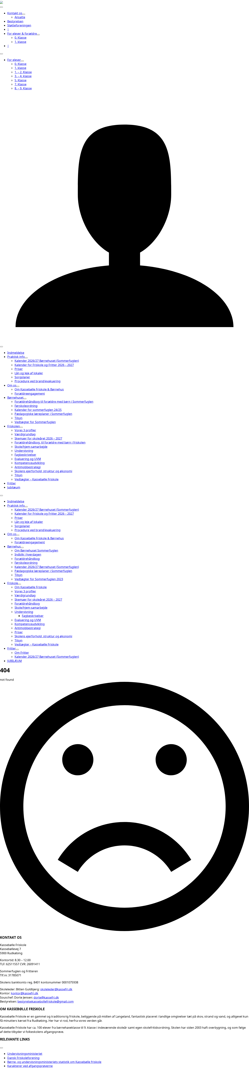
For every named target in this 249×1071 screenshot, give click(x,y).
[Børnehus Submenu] (22, 547)
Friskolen (13, 426)
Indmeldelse (15, 353)
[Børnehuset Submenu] (25, 398)
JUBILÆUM (14, 661)
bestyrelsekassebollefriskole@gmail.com (45, 1001)
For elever (14, 60)
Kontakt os (14, 13)
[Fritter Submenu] (17, 649)
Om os (11, 385)
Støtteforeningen (19, 25)
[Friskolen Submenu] (21, 427)
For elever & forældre (22, 34)
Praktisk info (16, 357)
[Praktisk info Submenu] (26, 357)
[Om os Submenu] (17, 386)
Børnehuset (15, 398)
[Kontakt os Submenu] (23, 14)
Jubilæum (13, 487)
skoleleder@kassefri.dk (56, 989)
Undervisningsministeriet (24, 1054)
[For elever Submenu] (22, 60)
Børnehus (14, 546)
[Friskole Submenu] (19, 584)
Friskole (12, 583)
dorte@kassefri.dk (46, 997)
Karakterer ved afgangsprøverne (30, 1066)
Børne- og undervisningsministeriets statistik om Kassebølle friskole (54, 1062)
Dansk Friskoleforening (23, 1058)
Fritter (11, 483)
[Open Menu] (1, 7)
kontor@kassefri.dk (24, 993)
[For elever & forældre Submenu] (38, 34)
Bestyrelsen (15, 21)
